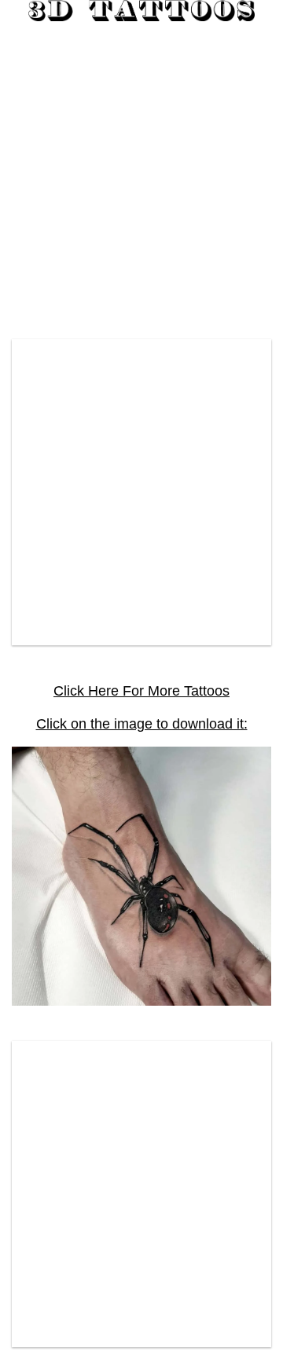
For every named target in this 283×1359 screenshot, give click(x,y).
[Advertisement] (141, 174)
